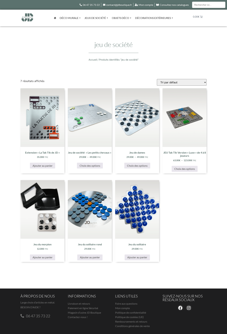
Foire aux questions (126, 303)
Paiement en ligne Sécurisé (83, 308)
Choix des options (90, 165)
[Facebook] (180, 308)
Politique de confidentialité (130, 312)
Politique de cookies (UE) (129, 317)
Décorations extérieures (153, 17)
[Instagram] (189, 308)
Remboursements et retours (131, 321)
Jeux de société (95, 17)
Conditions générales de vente (132, 326)
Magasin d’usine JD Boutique (84, 312)
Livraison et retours (79, 303)
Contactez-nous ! (78, 317)
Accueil (93, 59)
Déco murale (69, 17)
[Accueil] (55, 18)
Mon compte (122, 308)
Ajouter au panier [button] (43, 165)
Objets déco (120, 17)
